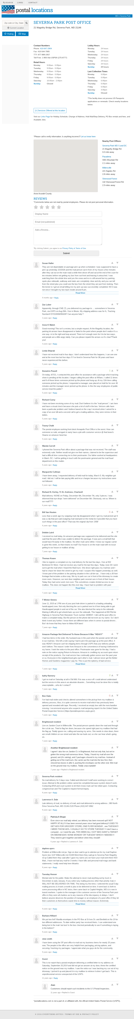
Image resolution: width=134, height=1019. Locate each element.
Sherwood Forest (109, 179)
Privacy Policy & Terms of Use (74, 248)
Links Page (45, 117)
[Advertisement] (81, 37)
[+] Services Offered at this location (50, 110)
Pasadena (106, 157)
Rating (10, 34)
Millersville (106, 168)
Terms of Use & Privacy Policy (82, 1014)
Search (9, 3)
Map (24, 34)
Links (20, 3)
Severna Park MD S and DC (114, 146)
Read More (80, 293)
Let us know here (88, 136)
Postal (34, 9)
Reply (56, 298)
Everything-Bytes (53, 1014)
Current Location (16, 28)
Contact (33, 3)
